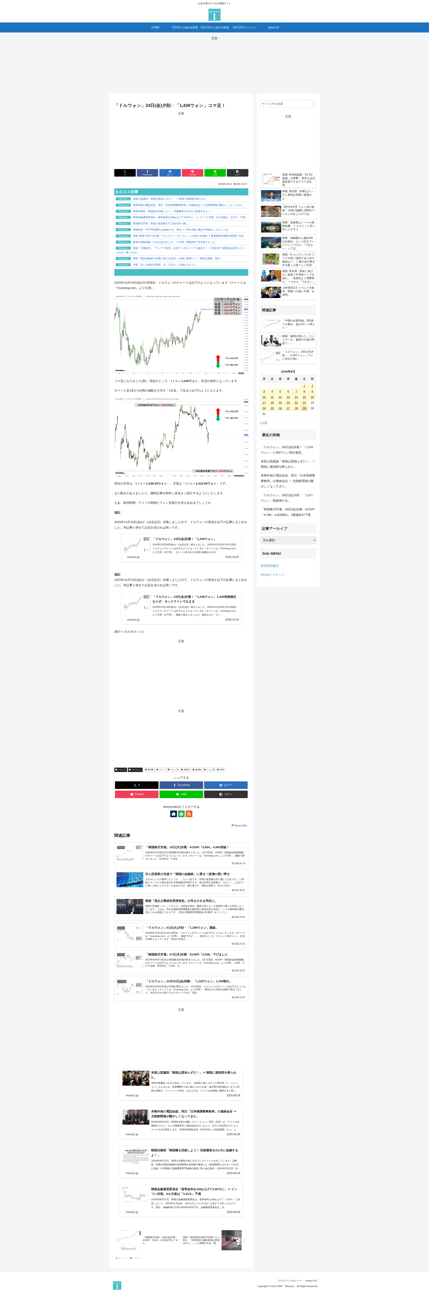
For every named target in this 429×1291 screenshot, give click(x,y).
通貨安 (187, 769)
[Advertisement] (214, 64)
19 (280, 402)
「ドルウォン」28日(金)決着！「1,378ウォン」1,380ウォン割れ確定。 (287, 449)
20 (288, 402)
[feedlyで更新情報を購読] (181, 814)
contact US (311, 1280)
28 (296, 408)
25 (272, 408)
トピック (122, 769)
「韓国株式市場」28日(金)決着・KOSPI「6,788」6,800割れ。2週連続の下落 (288, 512)
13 (288, 397)
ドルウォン (137, 769)
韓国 (222, 769)
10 (264, 397)
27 (288, 408)
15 (304, 397)
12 (280, 397)
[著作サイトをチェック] (173, 814)
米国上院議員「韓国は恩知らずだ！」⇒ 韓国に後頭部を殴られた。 (288, 464)
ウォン (162, 769)
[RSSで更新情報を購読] (189, 814)
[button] (237, 173)
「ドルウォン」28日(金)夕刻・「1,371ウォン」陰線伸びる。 (287, 498)
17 (264, 402)
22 (304, 402)
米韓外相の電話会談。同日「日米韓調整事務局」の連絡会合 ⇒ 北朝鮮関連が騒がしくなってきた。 (288, 481)
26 (280, 408)
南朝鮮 (198, 769)
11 (272, 397)
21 (296, 402)
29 (304, 408)
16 (312, 397)
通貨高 (151, 769)
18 (272, 402)
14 (296, 397)
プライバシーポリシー (289, 1280)
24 (264, 408)
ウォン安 (174, 769)
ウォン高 (210, 769)
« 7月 (263, 422)
